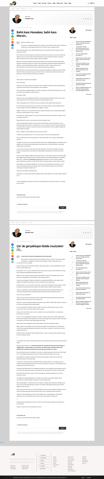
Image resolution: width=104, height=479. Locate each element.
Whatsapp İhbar (25, 467)
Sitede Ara (84, 456)
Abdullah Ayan (24, 8)
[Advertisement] (99, 28)
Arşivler (42, 463)
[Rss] (23, 460)
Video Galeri (43, 458)
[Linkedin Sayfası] (21, 460)
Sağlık (53, 3)
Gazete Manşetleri (72, 470)
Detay (83, 477)
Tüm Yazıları (88, 30)
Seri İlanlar (70, 467)
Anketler (84, 458)
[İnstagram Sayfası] (16, 460)
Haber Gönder (25, 468)
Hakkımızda (12, 465)
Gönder (62, 207)
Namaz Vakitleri (71, 460)
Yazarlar (17, 8)
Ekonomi (44, 3)
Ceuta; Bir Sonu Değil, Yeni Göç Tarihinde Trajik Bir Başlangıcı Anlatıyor (82, 65)
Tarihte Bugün (71, 464)
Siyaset (49, 3)
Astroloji (84, 463)
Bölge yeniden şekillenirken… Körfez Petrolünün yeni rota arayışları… (82, 70)
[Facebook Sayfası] (11, 460)
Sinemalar (70, 466)
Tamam (89, 477)
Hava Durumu (71, 456)
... (25, 21)
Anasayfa (13, 8)
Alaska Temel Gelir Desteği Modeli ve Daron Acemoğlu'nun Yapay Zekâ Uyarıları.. (83, 43)
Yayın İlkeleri (13, 467)
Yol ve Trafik (70, 458)
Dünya (39, 3)
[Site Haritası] (26, 460)
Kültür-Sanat (60, 3)
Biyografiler (84, 460)
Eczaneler (70, 461)
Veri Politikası (13, 468)
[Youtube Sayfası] (18, 460)
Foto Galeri (43, 455)
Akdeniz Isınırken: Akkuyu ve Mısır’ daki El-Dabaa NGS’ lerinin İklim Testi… (83, 59)
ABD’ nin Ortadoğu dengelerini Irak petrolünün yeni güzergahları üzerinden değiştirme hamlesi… (83, 89)
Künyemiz (42, 466)
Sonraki (1, 442)
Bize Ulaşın (42, 468)
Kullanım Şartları (25, 465)
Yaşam (65, 3)
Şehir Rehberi (71, 469)
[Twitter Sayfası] (13, 460)
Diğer (70, 3)
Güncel (35, 3)
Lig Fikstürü (70, 463)
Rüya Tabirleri (85, 461)
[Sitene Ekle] (28, 460)
